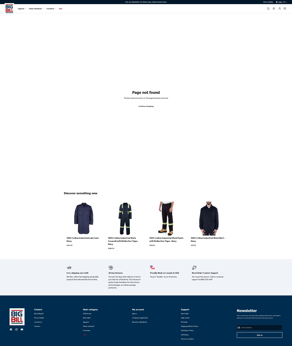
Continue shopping (146, 106)
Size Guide (185, 314)
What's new (87, 314)
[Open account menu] (279, 8)
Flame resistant (88, 326)
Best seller (87, 318)
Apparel (86, 322)
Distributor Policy (187, 330)
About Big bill (38, 314)
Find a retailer (268, 2)
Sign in (134, 314)
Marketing (184, 335)
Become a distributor (139, 322)
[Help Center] (273, 8)
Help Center (185, 318)
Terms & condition (187, 339)
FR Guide (184, 322)
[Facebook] (11, 329)
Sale (85, 335)
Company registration (140, 318)
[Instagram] (16, 329)
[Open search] (268, 8)
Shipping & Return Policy (189, 326)
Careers (37, 326)
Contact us (38, 322)
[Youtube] (22, 329)
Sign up (260, 335)
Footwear (86, 330)
